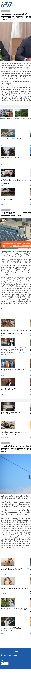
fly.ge (2, 145)
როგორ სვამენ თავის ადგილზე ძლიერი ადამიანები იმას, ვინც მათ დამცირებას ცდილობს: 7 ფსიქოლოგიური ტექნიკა (14, 629)
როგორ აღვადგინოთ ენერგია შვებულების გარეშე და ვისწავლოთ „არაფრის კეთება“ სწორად (15, 568)
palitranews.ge (4, 394)
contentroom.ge (4, 418)
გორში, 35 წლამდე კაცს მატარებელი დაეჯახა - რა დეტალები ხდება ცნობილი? (14, 198)
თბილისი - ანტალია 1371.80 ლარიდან (11, 138)
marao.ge (3, 614)
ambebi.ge (3, 335)
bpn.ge (2, 375)
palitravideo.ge (4, 185)
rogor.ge (3, 633)
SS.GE (2, 106)
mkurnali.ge (3, 574)
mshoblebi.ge (4, 593)
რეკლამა (18, 651)
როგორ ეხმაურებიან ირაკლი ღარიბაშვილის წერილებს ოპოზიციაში (13, 388)
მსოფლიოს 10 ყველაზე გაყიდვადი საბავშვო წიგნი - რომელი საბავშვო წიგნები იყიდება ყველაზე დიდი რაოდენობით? (14, 588)
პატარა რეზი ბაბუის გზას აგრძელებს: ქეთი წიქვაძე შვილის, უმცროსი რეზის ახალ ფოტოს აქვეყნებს (14, 609)
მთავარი (17, 650)
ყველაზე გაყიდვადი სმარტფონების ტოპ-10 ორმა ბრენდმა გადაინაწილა (14, 370)
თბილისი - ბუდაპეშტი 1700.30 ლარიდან (11, 157)
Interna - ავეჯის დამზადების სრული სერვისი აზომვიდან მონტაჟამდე (12, 413)
